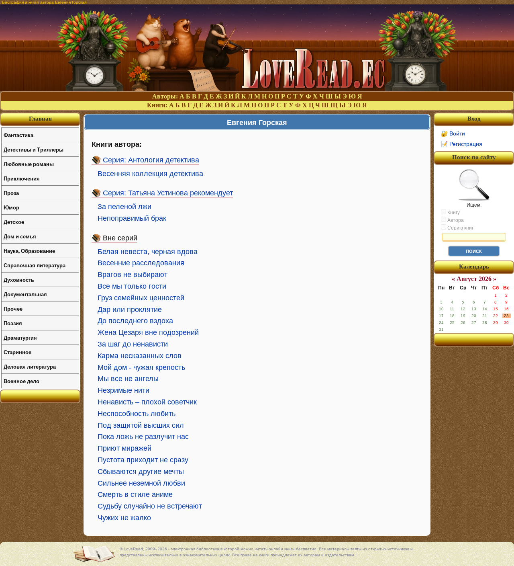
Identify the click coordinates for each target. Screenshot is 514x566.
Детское (14, 222)
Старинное (17, 352)
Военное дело (21, 381)
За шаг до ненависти (133, 344)
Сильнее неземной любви (141, 483)
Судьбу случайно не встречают (150, 506)
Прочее (13, 308)
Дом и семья (20, 236)
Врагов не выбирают (132, 275)
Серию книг (459, 228)
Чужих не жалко (124, 518)
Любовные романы (29, 164)
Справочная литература (34, 265)
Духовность (19, 279)
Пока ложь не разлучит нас (143, 437)
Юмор (11, 207)
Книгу (453, 212)
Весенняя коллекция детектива (150, 174)
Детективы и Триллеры (33, 149)
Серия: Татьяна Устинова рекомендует (168, 193)
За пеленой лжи (124, 207)
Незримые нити (123, 390)
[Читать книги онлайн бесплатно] (257, 89)
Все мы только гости (132, 286)
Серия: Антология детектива (151, 160)
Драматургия (20, 337)
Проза (11, 193)
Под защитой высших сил (141, 425)
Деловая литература (30, 366)
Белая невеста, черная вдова (148, 252)
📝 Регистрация (461, 144)
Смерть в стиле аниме (135, 494)
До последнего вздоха (135, 321)
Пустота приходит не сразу (143, 460)
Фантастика (18, 135)
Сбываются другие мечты (141, 472)
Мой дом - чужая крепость (141, 367)
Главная (40, 118)
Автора (455, 220)
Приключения (22, 178)
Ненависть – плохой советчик (147, 402)
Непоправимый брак (132, 218)
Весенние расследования (141, 263)
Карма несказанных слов (140, 356)
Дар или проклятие (130, 310)
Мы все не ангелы (128, 379)
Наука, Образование (29, 250)
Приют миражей (124, 448)
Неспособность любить (136, 414)
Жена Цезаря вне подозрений (148, 332)
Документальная (25, 294)
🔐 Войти (453, 133)
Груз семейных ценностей (141, 298)
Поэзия (13, 323)
